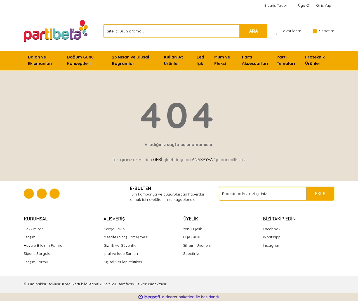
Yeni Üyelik (192, 229)
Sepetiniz (191, 253)
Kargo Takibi (114, 229)
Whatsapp (272, 237)
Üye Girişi (191, 237)
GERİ (157, 159)
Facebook (272, 229)
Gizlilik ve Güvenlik (119, 245)
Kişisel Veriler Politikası (123, 262)
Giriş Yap (323, 5)
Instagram (272, 245)
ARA (253, 31)
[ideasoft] (149, 297)
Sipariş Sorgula (37, 253)
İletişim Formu (36, 262)
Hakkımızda (34, 229)
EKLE (320, 193)
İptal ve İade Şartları (120, 253)
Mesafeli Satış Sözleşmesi (125, 237)
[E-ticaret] (178, 297)
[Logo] (56, 30)
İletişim (30, 237)
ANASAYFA (202, 159)
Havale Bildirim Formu (43, 245)
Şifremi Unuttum (197, 245)
